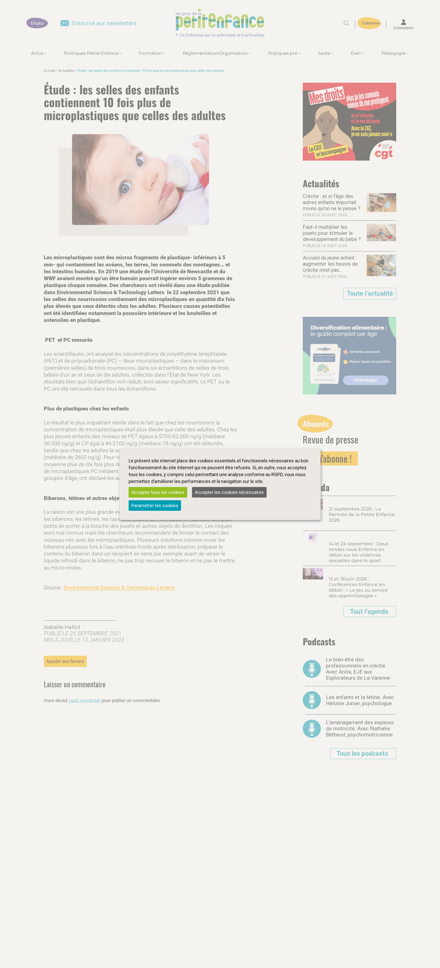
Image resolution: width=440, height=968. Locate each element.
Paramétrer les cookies (154, 505)
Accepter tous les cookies (157, 492)
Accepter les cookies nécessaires (229, 492)
